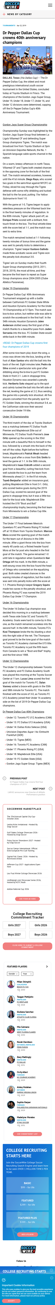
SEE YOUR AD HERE (27, 899)
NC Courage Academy (26, 1077)
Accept (11, 1301)
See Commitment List (27, 1134)
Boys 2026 (41, 934)
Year (25, 974)
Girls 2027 (14, 925)
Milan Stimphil (24, 981)
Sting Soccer (23, 1123)
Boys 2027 (14, 934)
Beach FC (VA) (23, 987)
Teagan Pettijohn (25, 996)
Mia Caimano (23, 1026)
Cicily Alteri (22, 1072)
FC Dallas (21, 1062)
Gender (12, 974)
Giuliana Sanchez (25, 1011)
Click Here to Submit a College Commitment (27, 946)
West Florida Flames (26, 1032)
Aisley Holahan (24, 1087)
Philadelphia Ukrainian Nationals (32, 1107)
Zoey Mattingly (24, 1057)
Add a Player (28, 1235)
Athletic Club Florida (26, 1017)
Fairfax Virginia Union (26, 1092)
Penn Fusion (22, 1047)
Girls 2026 (41, 925)
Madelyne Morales (26, 1117)
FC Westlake (22, 1002)
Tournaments (9, 26)
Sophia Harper (24, 1102)
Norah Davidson (24, 1042)
